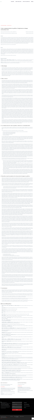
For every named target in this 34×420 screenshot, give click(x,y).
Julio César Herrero (9, 25)
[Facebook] (31, 416)
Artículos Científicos (26, 1)
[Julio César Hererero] (4, 402)
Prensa (32, 1)
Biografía (12, 1)
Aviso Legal (11, 416)
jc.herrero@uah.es (3, 386)
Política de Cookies (22, 416)
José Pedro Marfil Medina (3, 25)
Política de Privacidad (16, 416)
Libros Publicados (18, 1)
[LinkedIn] (32, 416)
